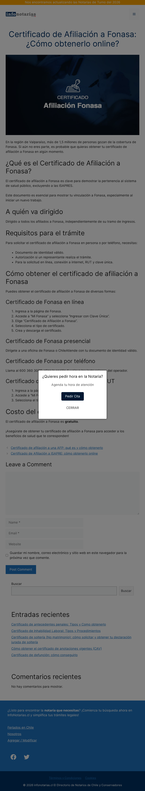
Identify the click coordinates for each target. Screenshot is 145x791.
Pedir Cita (72, 396)
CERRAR (72, 408)
